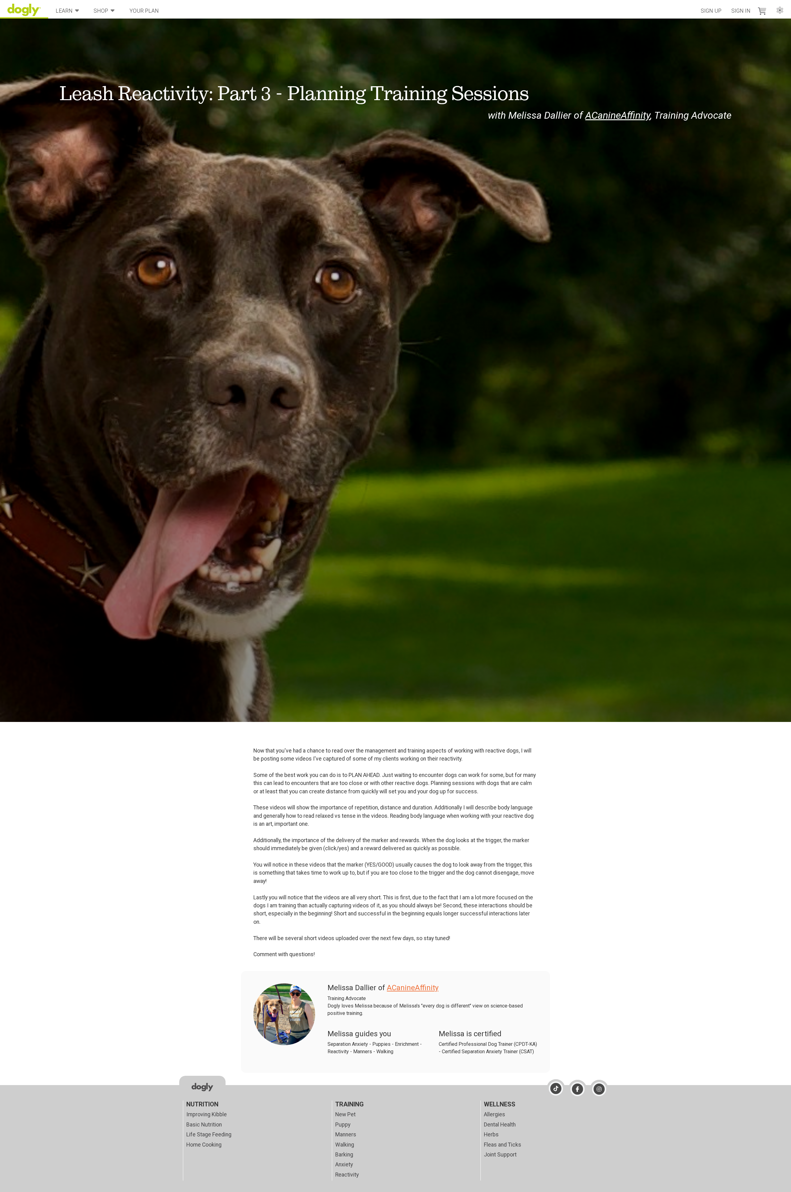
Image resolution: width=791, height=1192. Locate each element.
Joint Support (500, 1155)
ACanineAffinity (617, 115)
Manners (345, 1134)
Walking (344, 1145)
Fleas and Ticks (502, 1145)
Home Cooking (204, 1145)
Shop (101, 11)
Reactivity (347, 1175)
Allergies (494, 1114)
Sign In (741, 11)
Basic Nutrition (204, 1125)
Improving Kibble (206, 1114)
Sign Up (711, 11)
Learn (64, 11)
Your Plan (144, 11)
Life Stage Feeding (208, 1134)
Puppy (342, 1125)
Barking (344, 1155)
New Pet (345, 1114)
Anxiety (344, 1164)
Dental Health (500, 1125)
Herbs (491, 1134)
